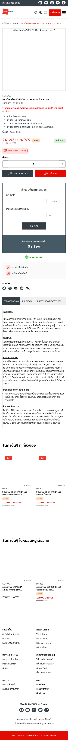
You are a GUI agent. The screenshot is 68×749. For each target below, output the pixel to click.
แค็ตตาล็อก (41, 647)
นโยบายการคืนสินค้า (45, 664)
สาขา (38, 680)
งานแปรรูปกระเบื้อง (10, 659)
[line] (58, 3)
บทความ (6, 638)
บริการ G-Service (10, 655)
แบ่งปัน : (6, 283)
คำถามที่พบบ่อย (43, 672)
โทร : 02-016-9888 (11, 3)
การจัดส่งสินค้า (9, 684)
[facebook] (40, 3)
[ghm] (7, 12)
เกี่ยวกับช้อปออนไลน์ (45, 655)
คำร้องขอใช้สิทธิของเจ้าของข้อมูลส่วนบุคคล (34, 723)
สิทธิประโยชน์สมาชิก (11, 634)
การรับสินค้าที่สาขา (10, 689)
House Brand (42, 629)
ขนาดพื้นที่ (10, 195)
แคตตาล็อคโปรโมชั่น (11, 643)
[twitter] (10, 289)
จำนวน (5, 157)
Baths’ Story (42, 638)
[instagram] (52, 3)
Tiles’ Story (41, 634)
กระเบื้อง (15, 23)
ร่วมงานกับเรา (42, 689)
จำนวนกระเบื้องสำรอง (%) (17, 209)
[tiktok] (64, 3)
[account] (40, 13)
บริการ (5, 680)
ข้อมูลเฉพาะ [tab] (27, 301)
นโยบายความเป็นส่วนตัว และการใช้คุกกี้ (34, 719)
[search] (36, 12)
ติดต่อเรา (40, 693)
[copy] (28, 289)
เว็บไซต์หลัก (55, 12)
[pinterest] (21, 289)
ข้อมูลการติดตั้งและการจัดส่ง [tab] (49, 301)
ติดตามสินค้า (42, 668)
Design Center (9, 664)
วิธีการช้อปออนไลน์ (44, 659)
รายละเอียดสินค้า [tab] (11, 301)
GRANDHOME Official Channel (34, 704)
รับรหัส (23, 150)
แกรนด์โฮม (7, 629)
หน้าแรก (5, 23)
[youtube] (46, 3)
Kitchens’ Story (43, 643)
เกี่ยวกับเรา (41, 684)
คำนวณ (34, 226)
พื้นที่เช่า (5, 668)
